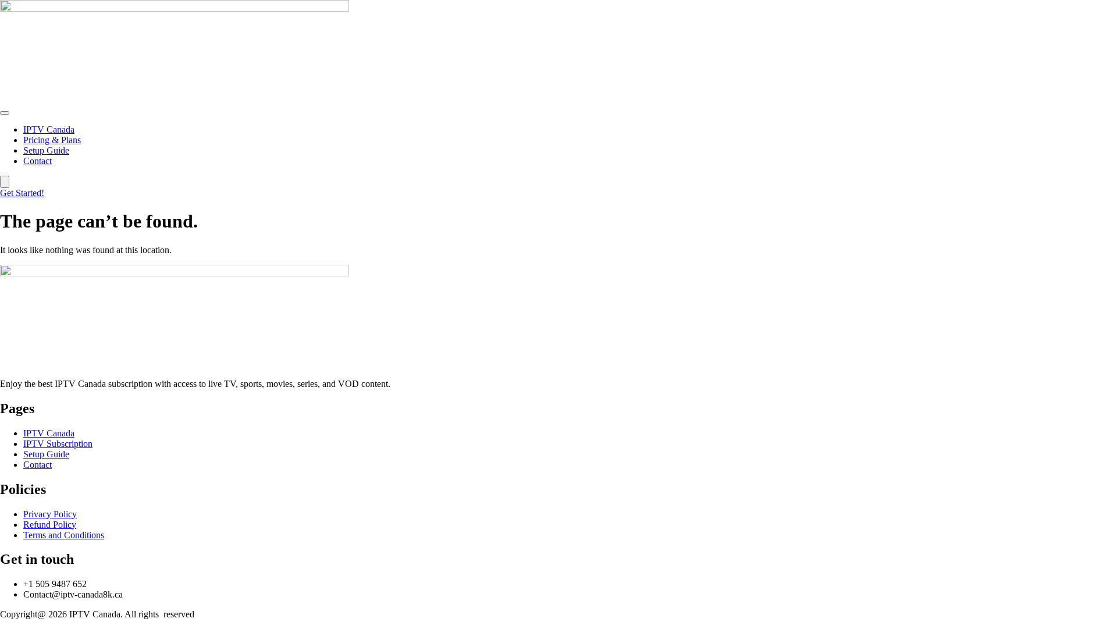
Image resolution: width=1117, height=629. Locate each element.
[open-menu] (4, 113)
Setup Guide (46, 150)
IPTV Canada (48, 129)
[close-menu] (4, 182)
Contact (37, 161)
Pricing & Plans (52, 140)
